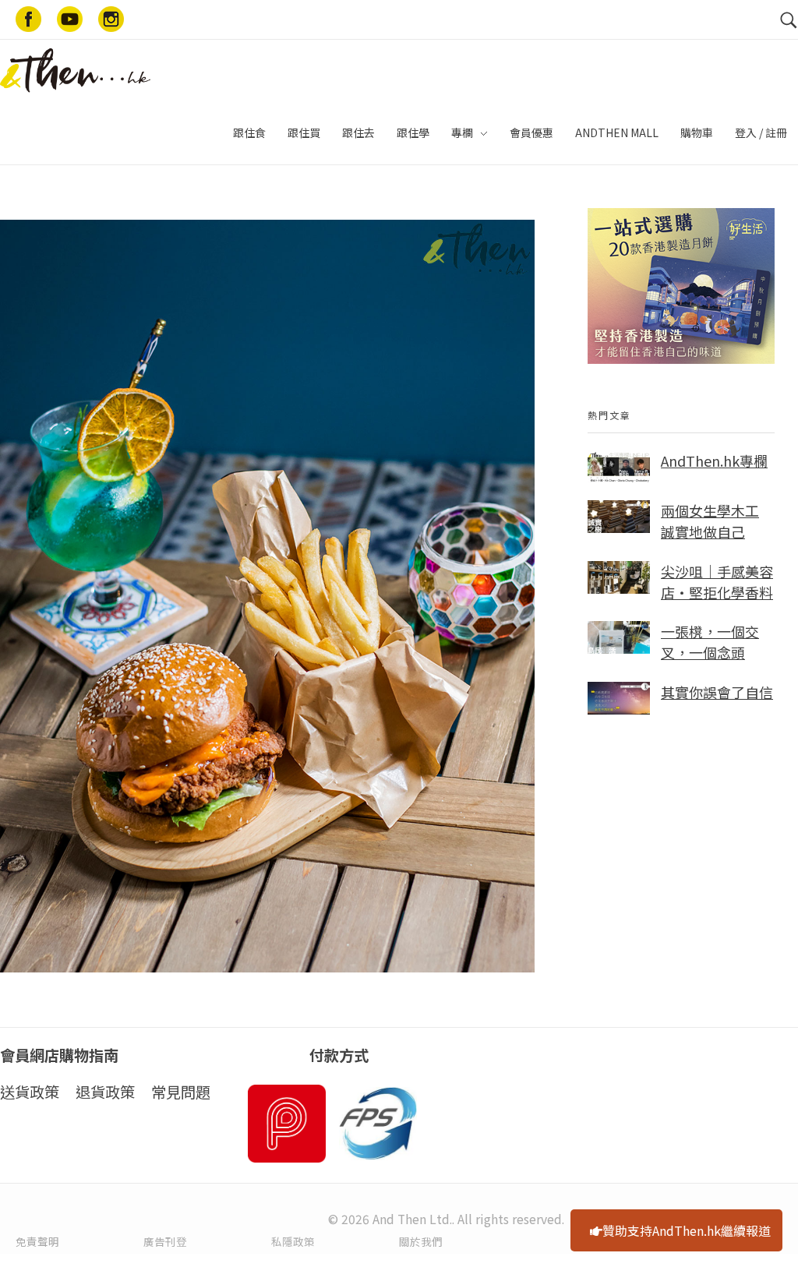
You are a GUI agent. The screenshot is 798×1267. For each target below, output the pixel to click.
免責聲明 (37, 1241)
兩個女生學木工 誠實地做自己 (710, 521)
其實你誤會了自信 (717, 692)
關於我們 (421, 1241)
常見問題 (180, 1092)
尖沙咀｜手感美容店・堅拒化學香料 (717, 581)
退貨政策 (105, 1092)
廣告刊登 (165, 1241)
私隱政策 (293, 1241)
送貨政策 (29, 1092)
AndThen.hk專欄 (714, 460)
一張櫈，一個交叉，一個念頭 (710, 641)
